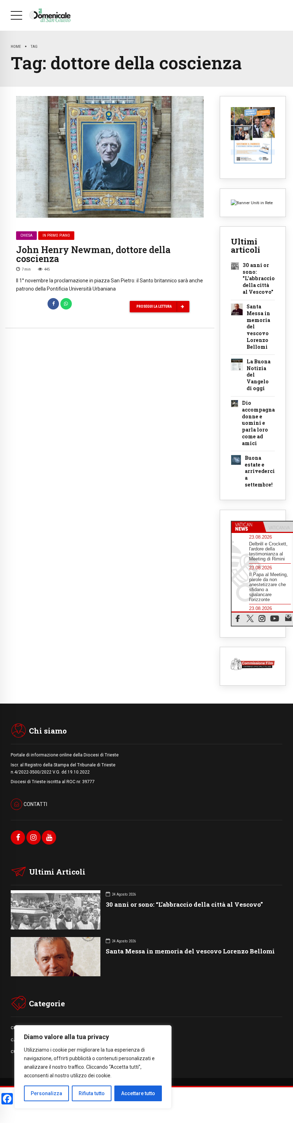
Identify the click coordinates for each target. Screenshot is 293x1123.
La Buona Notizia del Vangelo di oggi (258, 375)
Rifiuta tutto (92, 1093)
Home (16, 46)
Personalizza (46, 1093)
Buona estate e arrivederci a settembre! (260, 471)
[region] (93, 1067)
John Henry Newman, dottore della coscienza (93, 254)
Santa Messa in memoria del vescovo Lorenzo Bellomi (258, 327)
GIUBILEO (155, 1039)
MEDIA (152, 1051)
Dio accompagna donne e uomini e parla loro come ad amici (258, 423)
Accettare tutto (138, 1093)
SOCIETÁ (154, 1027)
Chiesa (26, 235)
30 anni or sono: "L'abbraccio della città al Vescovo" (259, 279)
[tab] (247, 527)
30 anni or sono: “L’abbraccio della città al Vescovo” (184, 904)
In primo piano (56, 235)
